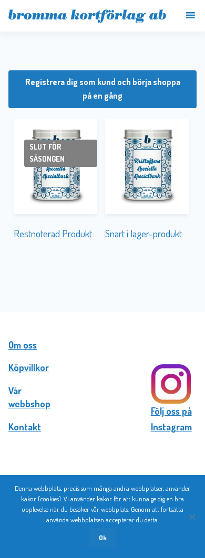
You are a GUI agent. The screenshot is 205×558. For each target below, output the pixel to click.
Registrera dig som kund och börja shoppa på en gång (102, 89)
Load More (102, 278)
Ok (103, 537)
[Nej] (192, 516)
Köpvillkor (28, 367)
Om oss (22, 345)
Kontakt (24, 427)
